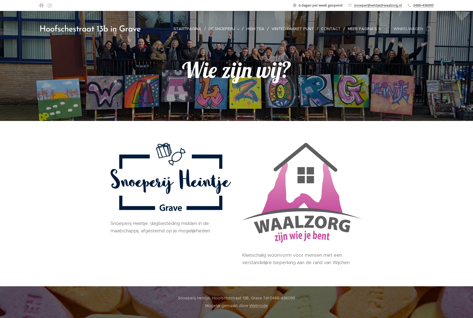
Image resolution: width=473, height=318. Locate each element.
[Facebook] (41, 5)
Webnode (258, 305)
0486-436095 (423, 5)
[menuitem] (189, 29)
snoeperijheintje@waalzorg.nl (378, 5)
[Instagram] (49, 5)
